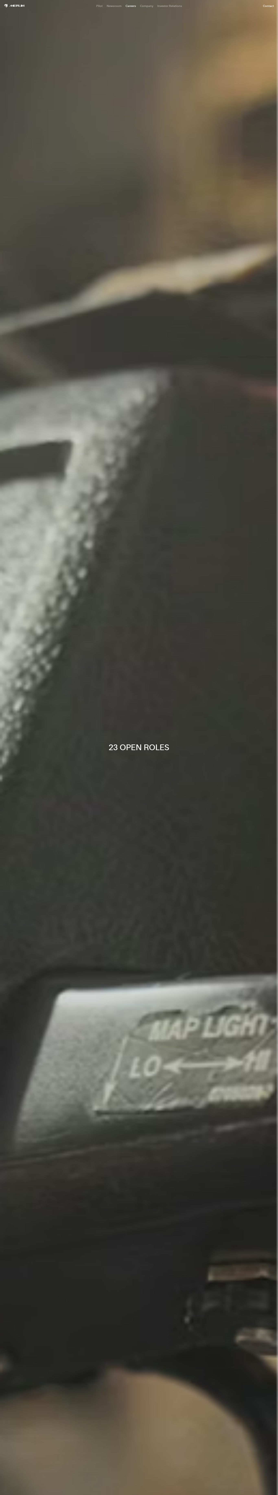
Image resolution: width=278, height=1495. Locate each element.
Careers (131, 6)
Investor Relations (169, 6)
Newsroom (114, 6)
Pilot (99, 6)
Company (146, 6)
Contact (268, 6)
